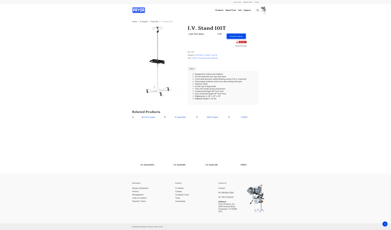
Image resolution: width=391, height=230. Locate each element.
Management (138, 195)
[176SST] (243, 139)
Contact (221, 188)
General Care (206, 58)
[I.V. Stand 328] (211, 139)
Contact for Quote (236, 36)
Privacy (150, 227)
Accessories (180, 201)
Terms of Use (158, 227)
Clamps (178, 191)
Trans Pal (154, 21)
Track (177, 198)
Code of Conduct (139, 198)
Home (134, 21)
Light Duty (214, 58)
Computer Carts (182, 195)
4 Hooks (194, 58)
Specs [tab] (191, 68)
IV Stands (144, 21)
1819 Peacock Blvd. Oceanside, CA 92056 (227, 207)
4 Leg (199, 58)
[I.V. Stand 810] (179, 139)
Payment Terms (139, 201)
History (135, 191)
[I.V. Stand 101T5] (147, 139)
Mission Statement (140, 188)
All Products (199, 55)
